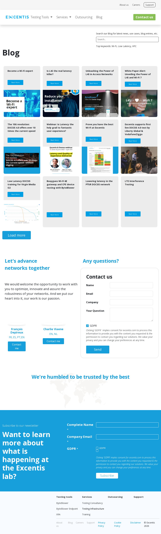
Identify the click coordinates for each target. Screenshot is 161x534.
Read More (15, 82)
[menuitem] (41, 17)
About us (124, 4)
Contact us (144, 17)
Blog (70, 522)
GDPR (93, 325)
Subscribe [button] (107, 475)
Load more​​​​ (16, 235)
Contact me (16, 346)
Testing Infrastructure (93, 508)
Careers (136, 4)
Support (149, 4)
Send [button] (97, 349)
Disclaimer (135, 522)
